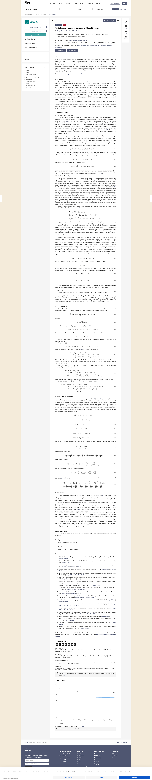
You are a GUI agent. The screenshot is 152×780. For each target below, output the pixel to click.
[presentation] (103, 85)
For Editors (79, 758)
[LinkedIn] (63, 645)
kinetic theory (65, 74)
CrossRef (73, 566)
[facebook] (66, 645)
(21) (115, 428)
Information (69, 3)
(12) (115, 329)
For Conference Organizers (84, 766)
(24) (115, 447)
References (28, 87)
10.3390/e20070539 (52, 14)
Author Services (79, 3)
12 (83, 126)
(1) (115, 148)
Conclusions (29, 79)
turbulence (81, 74)
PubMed (76, 605)
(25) (115, 455)
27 (103, 495)
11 (81, 126)
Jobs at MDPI (62, 762)
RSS (118, 742)
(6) (115, 264)
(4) (115, 214)
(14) (115, 346)
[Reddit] (72, 645)
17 (112, 187)
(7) (115, 273)
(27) (115, 472)
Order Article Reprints (109, 21)
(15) (115, 354)
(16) (115, 373)
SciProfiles (97, 762)
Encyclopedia (97, 764)
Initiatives (90, 3)
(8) (115, 280)
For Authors (80, 754)
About (98, 3)
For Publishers (80, 762)
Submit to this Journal (35, 27)
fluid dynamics (74, 74)
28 (80, 495)
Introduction (28, 72)
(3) (115, 166)
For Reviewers (80, 756)
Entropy (32, 14)
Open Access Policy (64, 758)
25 (61, 478)
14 (68, 133)
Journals (52, 3)
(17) (115, 386)
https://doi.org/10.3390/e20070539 (78, 40)
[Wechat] (69, 645)
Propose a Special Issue (36, 35)
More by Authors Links (31, 47)
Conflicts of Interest (30, 85)
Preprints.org (97, 758)
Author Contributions (31, 81)
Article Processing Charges (66, 754)
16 (74, 181)
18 (114, 187)
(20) (115, 424)
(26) (115, 463)
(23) (115, 437)
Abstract (28, 70)
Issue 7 (44, 14)
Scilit (78, 566)
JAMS (95, 766)
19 (94, 202)
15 (101, 173)
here (63, 675)
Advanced (123, 9)
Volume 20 (38, 14)
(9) (115, 291)
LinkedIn (114, 754)
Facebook (114, 756)
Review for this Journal (35, 31)
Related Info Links (30, 43)
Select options (29, 760)
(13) (115, 336)
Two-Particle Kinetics (31, 74)
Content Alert (124, 742)
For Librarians (80, 760)
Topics (60, 3)
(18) (115, 415)
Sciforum (96, 754)
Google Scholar (63, 558)
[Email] (57, 645)
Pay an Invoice (63, 756)
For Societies (80, 764)
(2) (115, 159)
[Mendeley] (75, 645)
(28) (115, 484)
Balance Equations (30, 76)
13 (107, 130)
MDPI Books (97, 756)
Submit (124, 3)
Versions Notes (73, 50)
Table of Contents (30, 67)
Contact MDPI (62, 760)
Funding (28, 83)
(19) (115, 419)
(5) (115, 258)
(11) (115, 322)
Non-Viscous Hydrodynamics (33, 77)
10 (67, 121)
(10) (115, 314)
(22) (115, 433)
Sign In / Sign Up (115, 3)
